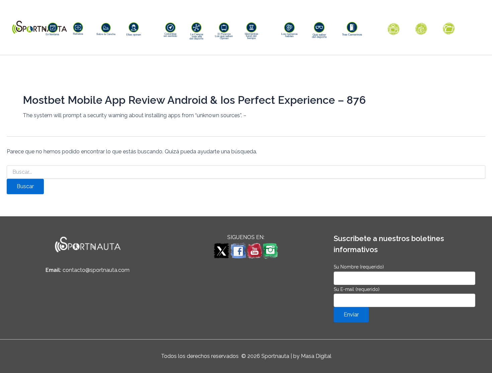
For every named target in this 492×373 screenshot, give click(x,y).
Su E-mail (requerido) (357, 289)
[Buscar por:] (246, 172)
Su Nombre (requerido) (359, 267)
